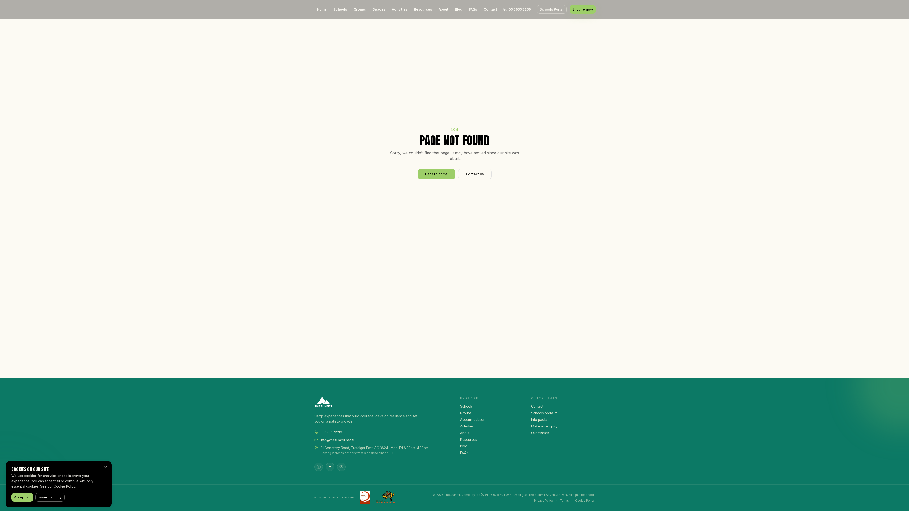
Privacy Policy (543, 500)
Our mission (540, 433)
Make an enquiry (544, 426)
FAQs (473, 9)
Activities (399, 9)
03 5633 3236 (331, 432)
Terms (564, 500)
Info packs (539, 420)
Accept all (22, 497)
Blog (458, 9)
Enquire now (582, 9)
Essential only (50, 497)
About (443, 9)
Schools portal (542, 413)
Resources (423, 9)
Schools (340, 9)
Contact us (475, 174)
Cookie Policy (585, 500)
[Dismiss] (105, 467)
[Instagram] (318, 467)
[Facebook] (330, 467)
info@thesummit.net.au (338, 440)
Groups (360, 9)
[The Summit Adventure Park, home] (381, 402)
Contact (490, 9)
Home (322, 9)
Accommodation (472, 420)
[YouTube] (341, 467)
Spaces (379, 9)
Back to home (436, 174)
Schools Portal (552, 9)
